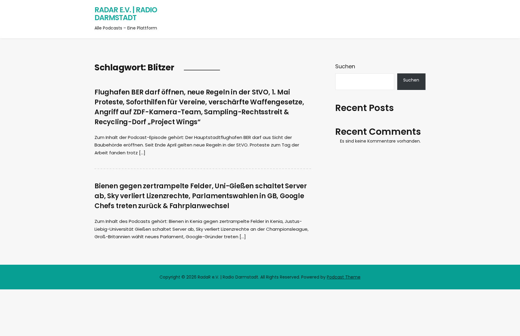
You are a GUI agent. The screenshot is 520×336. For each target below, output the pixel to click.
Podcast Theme (344, 277)
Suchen (345, 66)
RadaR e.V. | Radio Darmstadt (125, 14)
